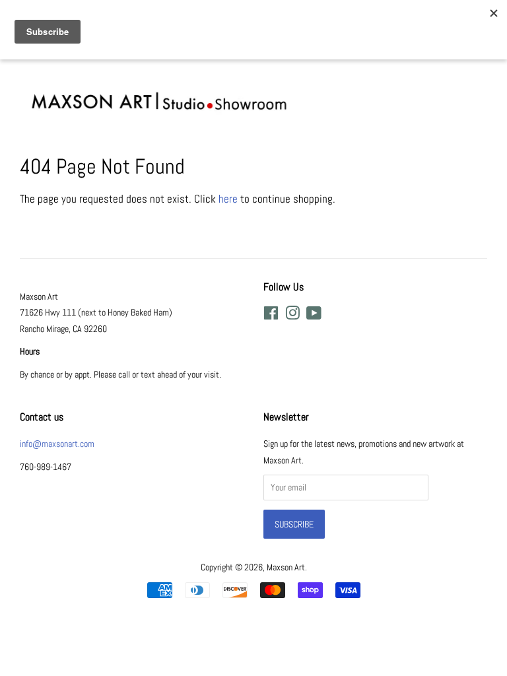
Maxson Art (286, 567)
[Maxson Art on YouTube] (313, 315)
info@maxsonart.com (57, 444)
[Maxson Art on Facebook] (271, 315)
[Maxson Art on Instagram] (292, 315)
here (228, 198)
